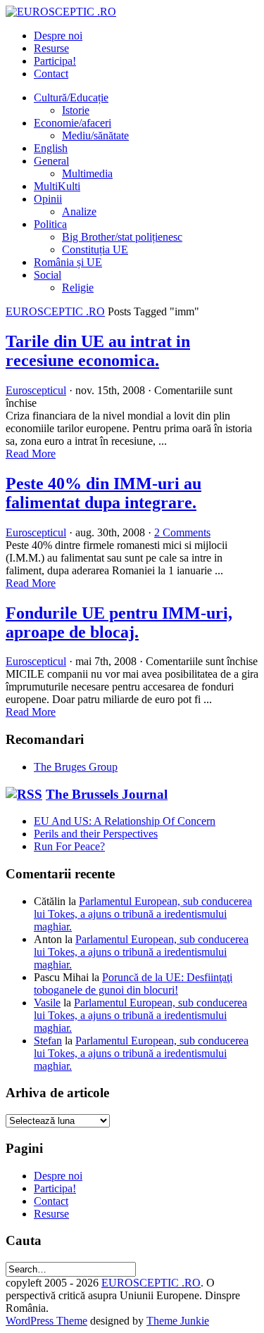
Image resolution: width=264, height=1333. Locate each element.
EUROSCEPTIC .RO (55, 311)
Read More (31, 454)
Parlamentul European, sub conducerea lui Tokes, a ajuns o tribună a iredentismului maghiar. (143, 914)
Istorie (75, 110)
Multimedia (87, 173)
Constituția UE (95, 249)
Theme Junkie (177, 1321)
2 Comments (182, 532)
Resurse (51, 48)
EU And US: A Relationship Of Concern (124, 821)
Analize (79, 211)
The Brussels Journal (107, 794)
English (51, 148)
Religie (78, 287)
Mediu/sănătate (95, 135)
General (51, 161)
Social (47, 275)
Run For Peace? (69, 846)
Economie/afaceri (72, 123)
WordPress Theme (46, 1321)
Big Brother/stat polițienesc (122, 237)
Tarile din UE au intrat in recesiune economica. (98, 350)
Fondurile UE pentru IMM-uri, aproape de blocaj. (119, 622)
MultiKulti (57, 186)
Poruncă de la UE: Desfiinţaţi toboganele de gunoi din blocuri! (133, 983)
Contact (51, 74)
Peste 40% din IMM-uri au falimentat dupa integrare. (103, 493)
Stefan (48, 1041)
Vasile (47, 1003)
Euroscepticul (36, 390)
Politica (50, 224)
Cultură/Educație (71, 97)
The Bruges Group (76, 767)
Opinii (48, 199)
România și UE (68, 262)
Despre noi (58, 36)
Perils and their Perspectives (96, 834)
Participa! (55, 61)
